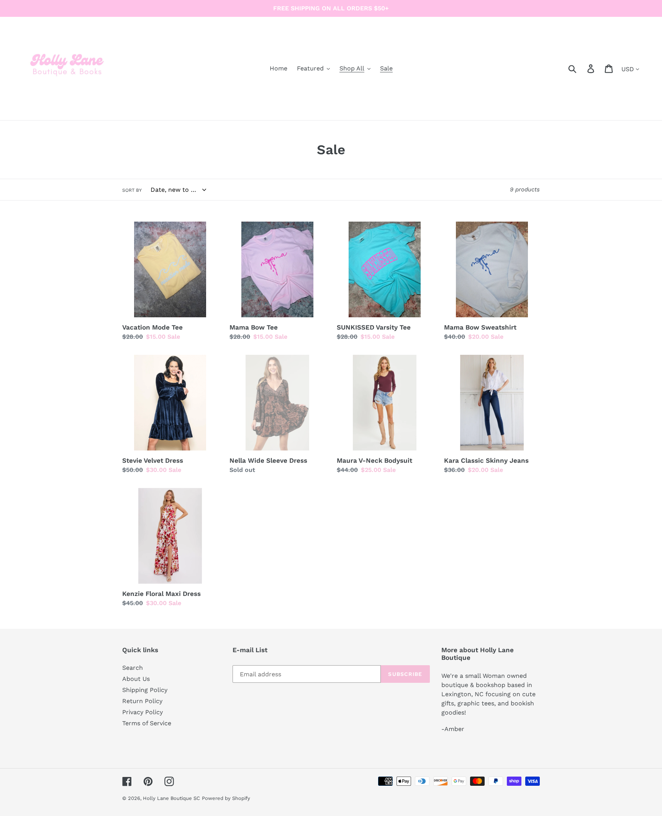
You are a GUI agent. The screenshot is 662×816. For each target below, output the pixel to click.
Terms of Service (146, 723)
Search (132, 667)
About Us (136, 678)
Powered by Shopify (226, 798)
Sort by (132, 190)
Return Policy (142, 701)
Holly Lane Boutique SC (171, 798)
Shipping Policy (144, 690)
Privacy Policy (142, 712)
